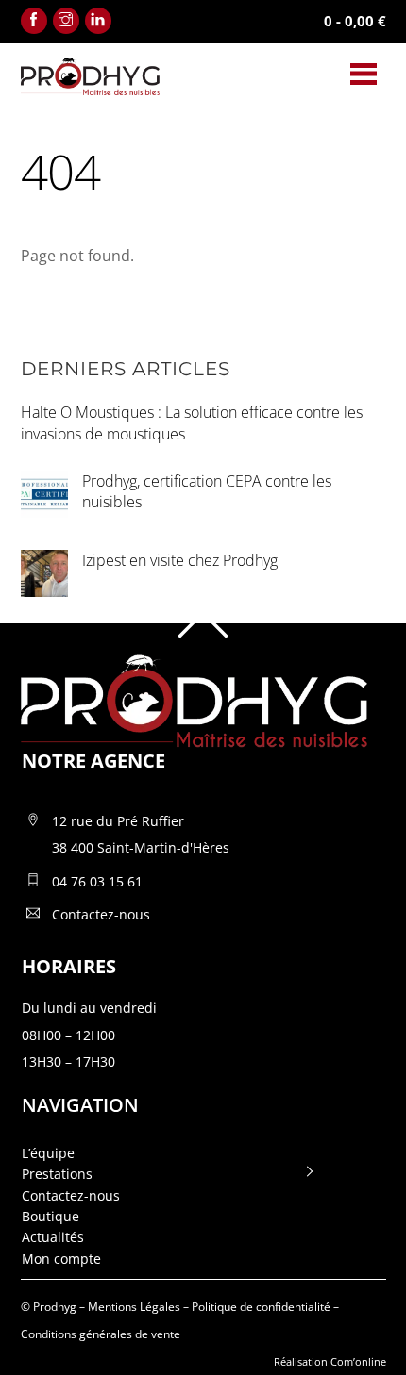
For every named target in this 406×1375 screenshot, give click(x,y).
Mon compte (61, 1258)
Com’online (358, 1361)
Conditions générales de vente (100, 1334)
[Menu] (363, 73)
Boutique (50, 1216)
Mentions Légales (134, 1307)
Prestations (57, 1174)
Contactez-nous (71, 1195)
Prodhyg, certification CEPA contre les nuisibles (206, 492)
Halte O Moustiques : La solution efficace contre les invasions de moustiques (192, 423)
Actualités (53, 1237)
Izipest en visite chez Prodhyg (180, 560)
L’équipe (48, 1153)
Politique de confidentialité (261, 1307)
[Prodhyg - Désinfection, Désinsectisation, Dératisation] (90, 87)
